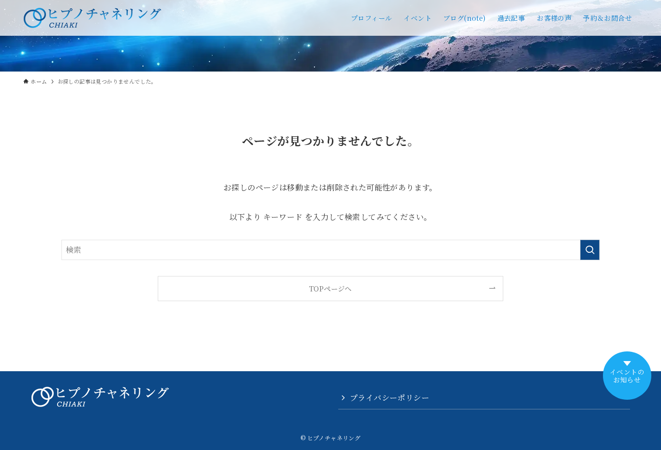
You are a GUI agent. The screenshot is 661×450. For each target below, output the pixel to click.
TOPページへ (330, 288)
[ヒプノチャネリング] (92, 18)
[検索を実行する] (590, 250)
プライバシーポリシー (389, 397)
